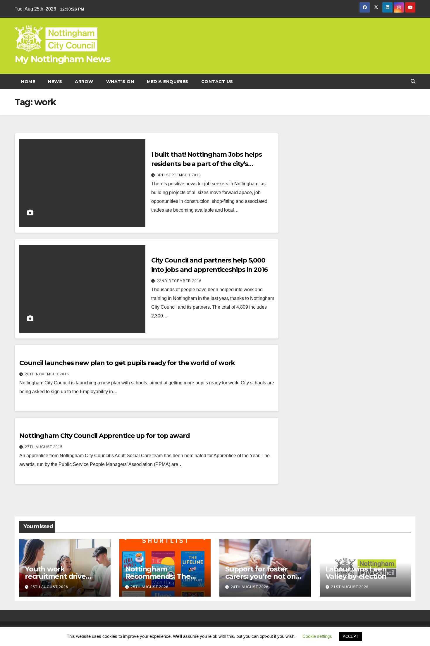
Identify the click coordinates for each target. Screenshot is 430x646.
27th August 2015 (44, 447)
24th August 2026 (250, 587)
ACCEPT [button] (350, 636)
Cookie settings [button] (317, 636)
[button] (413, 81)
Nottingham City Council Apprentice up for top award (104, 436)
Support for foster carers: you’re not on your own (260, 576)
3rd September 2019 (179, 175)
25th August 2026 (49, 587)
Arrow (84, 81)
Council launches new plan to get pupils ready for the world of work (127, 363)
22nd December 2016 (179, 281)
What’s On (120, 81)
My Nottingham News (62, 59)
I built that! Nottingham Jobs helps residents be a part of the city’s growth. (206, 164)
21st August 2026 (350, 587)
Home (28, 81)
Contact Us (217, 81)
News (55, 81)
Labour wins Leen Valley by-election (356, 573)
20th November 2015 (47, 374)
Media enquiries (167, 81)
